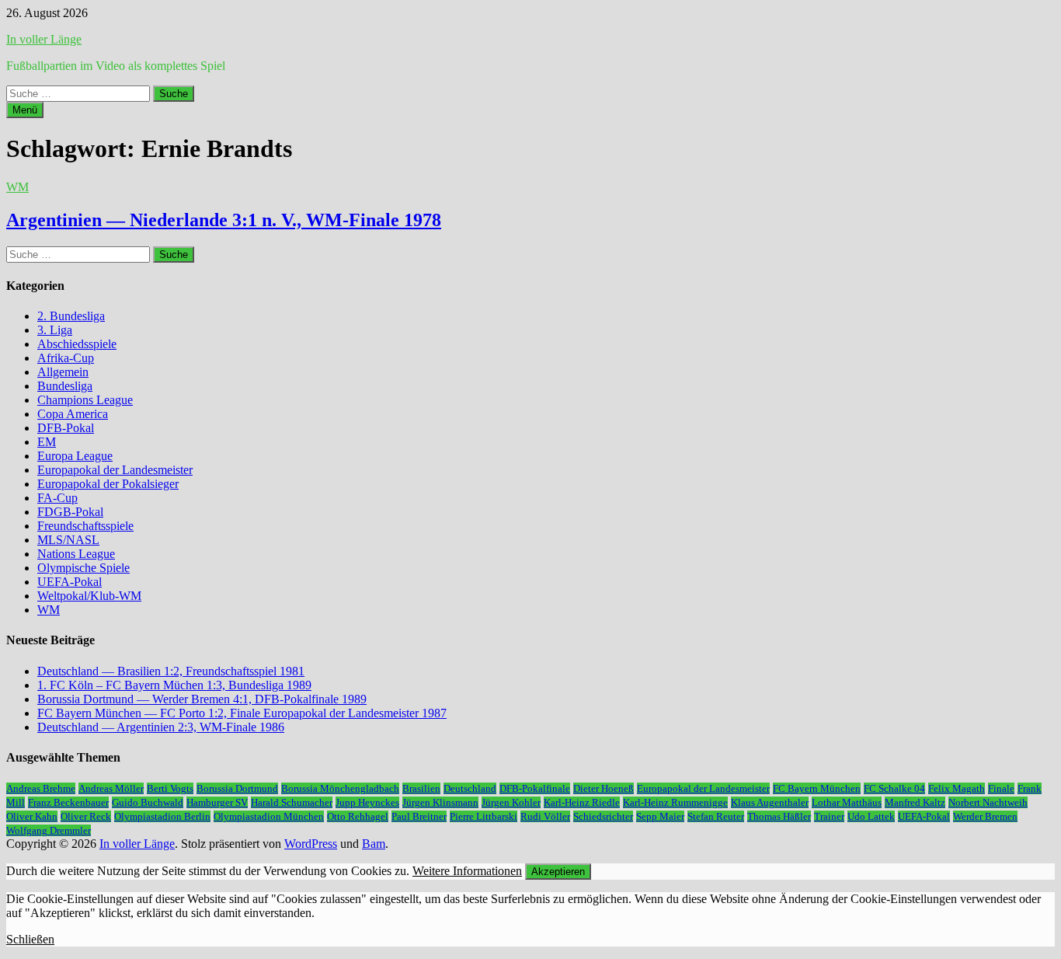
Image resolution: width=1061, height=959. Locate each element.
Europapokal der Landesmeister (115, 469)
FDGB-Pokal (70, 511)
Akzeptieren (558, 871)
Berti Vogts (170, 788)
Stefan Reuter (715, 816)
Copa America (72, 413)
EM (46, 441)
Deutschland (470, 788)
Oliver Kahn (31, 816)
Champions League (85, 399)
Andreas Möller (111, 788)
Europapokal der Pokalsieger (108, 483)
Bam (373, 843)
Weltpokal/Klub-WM (89, 595)
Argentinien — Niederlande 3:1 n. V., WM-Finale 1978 (223, 220)
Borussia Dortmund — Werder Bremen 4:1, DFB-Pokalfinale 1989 (202, 699)
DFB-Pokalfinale (534, 788)
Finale (1001, 788)
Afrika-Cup (65, 357)
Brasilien (421, 788)
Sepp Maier (660, 816)
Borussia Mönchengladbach (340, 788)
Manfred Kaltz (915, 802)
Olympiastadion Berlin (162, 816)
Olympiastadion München (269, 816)
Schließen (30, 939)
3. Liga (54, 330)
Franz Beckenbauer (68, 802)
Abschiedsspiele (77, 343)
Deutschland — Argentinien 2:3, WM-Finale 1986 (160, 727)
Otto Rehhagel (357, 816)
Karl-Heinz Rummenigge (675, 802)
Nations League (76, 553)
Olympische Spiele (83, 567)
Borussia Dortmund (237, 788)
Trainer (829, 816)
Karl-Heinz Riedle (582, 802)
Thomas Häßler (779, 816)
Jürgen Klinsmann (440, 802)
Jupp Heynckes (367, 802)
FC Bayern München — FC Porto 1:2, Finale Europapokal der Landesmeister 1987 (242, 713)
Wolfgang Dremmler (48, 830)
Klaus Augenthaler (770, 802)
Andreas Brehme (40, 788)
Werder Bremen (985, 816)
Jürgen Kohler (511, 802)
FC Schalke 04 (894, 788)
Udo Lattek (871, 816)
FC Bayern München (817, 788)
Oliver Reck (86, 816)
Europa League (75, 455)
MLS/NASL (68, 539)
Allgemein (63, 371)
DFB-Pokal (65, 427)
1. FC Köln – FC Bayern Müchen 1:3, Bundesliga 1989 (174, 685)
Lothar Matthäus (847, 802)
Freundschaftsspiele (85, 525)
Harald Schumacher (291, 802)
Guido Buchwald (147, 802)
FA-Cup (57, 497)
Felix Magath (956, 788)
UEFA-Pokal (69, 581)
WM (17, 187)
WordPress (310, 843)
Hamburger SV (217, 802)
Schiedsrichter (603, 816)
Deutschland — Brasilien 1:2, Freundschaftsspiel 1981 (170, 671)
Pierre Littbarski (483, 816)
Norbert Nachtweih (988, 802)
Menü (24, 110)
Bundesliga (64, 385)
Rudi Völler (545, 816)
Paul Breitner (419, 816)
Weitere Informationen (467, 870)
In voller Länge (44, 39)
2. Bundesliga (71, 316)
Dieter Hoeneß (603, 788)
